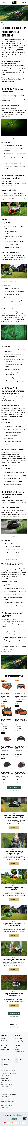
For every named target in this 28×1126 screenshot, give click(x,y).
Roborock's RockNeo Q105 (17, 257)
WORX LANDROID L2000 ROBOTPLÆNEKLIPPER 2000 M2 (21, 721)
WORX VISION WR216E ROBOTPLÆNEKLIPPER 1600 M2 (7, 748)
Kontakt (3, 1038)
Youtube (20, 1059)
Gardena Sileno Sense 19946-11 (17, 315)
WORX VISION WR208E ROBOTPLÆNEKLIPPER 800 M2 (20, 773)
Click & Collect (18, 1038)
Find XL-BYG (4, 1040)
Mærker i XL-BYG (5, 1049)
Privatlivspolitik (18, 1047)
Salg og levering (19, 1040)
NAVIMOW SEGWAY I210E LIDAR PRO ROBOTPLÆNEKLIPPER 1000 (21, 695)
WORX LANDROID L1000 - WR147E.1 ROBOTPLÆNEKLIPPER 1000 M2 (7, 721)
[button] (9, 1027)
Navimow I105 (12, 195)
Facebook (6, 1059)
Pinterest (6, 1064)
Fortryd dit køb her (19, 1051)
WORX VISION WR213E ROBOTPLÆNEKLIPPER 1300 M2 (7, 773)
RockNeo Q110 (17, 512)
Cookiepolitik (18, 1049)
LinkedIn (20, 1062)
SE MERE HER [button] (14, 828)
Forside (2, 22)
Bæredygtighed (4, 1047)
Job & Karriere (4, 1043)
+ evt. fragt (2, 703)
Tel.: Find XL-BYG (5, 1078)
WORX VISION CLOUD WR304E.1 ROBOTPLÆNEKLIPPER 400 (6, 695)
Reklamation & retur (20, 1043)
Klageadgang (18, 1045)
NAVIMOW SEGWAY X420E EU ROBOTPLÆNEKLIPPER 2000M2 (21, 748)
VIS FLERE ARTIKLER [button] (14, 1014)
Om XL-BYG (4, 1045)
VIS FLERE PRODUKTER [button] (14, 787)
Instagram (6, 1062)
